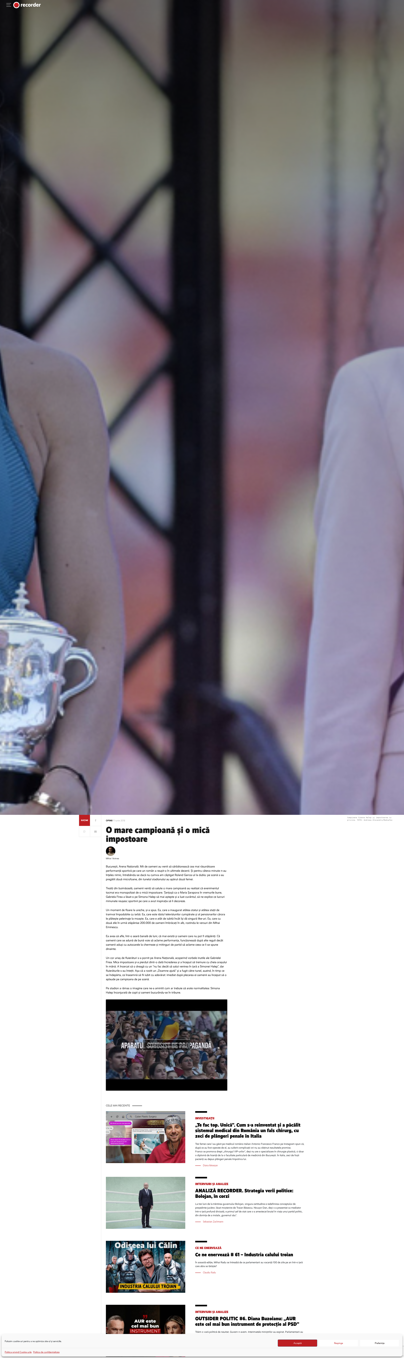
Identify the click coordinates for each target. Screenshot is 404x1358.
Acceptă (298, 1343)
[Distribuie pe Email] (95, 831)
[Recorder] (27, 5)
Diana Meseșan (210, 1165)
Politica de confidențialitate (46, 1352)
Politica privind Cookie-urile (18, 1352)
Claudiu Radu (209, 1272)
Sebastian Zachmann (213, 1221)
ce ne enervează (208, 1248)
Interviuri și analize (211, 1184)
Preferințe (379, 1343)
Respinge (338, 1343)
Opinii (109, 820)
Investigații (204, 1118)
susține (84, 820)
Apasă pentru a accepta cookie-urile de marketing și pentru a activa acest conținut (166, 1045)
